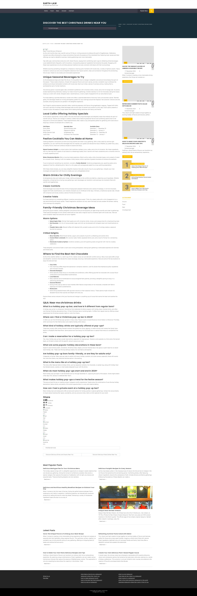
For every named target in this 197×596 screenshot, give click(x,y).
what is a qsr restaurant (125, 574)
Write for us (46, 576)
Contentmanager (53, 28)
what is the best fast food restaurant (91, 580)
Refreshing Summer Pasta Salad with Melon (114, 534)
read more (127, 81)
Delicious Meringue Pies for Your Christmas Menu (61, 468)
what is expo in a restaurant (127, 578)
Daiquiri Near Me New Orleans (109, 510)
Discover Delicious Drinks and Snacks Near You (59, 454)
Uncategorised (126, 210)
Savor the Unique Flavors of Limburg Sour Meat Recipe (133, 67)
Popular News (144, 10)
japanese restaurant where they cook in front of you (134, 582)
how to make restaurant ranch (89, 578)
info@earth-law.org (99, 592)
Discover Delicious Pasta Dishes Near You (105, 454)
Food (51, 11)
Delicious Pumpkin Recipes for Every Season (114, 468)
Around (64, 11)
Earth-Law (50, 3)
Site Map (45, 578)
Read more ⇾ (47, 479)
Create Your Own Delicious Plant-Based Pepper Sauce (118, 553)
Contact (71, 11)
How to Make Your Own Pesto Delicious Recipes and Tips (134, 142)
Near (57, 11)
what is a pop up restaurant (89, 582)
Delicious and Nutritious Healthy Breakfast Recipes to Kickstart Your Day (68, 488)
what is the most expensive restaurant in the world (133, 580)
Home (46, 11)
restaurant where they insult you (90, 576)
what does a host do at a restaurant (91, 574)
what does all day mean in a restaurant (130, 576)
